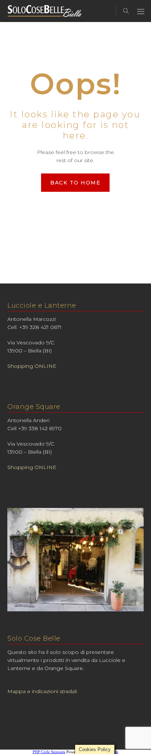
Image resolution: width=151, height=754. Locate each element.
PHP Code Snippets (49, 752)
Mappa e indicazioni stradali (42, 691)
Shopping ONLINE (31, 366)
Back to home (75, 182)
